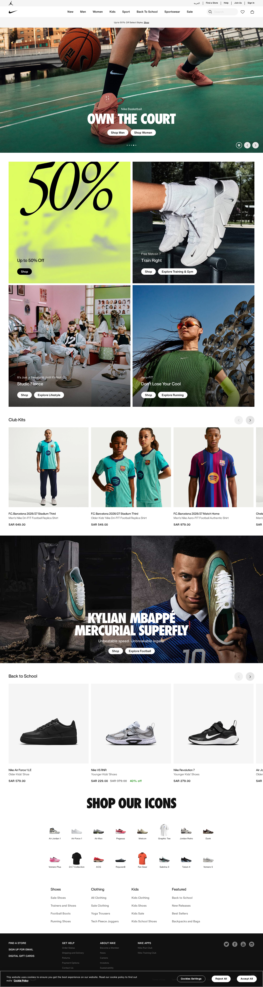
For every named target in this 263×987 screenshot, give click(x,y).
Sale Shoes (58, 898)
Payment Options (70, 962)
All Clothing (98, 898)
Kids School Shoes (144, 921)
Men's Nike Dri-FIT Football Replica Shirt (33, 518)
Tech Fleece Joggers (105, 921)
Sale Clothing (100, 905)
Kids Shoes (139, 905)
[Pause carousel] (239, 145)
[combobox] (222, 11)
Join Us (238, 3)
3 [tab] (131, 145)
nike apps (144, 943)
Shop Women (143, 132)
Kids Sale (138, 913)
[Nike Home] (13, 11)
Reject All (221, 978)
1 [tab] (127, 145)
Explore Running (173, 395)
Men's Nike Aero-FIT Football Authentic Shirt (201, 518)
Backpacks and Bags (186, 921)
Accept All (247, 978)
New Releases (181, 905)
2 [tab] (129, 145)
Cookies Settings (191, 978)
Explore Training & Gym (177, 271)
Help (226, 3)
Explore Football (140, 651)
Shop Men (118, 132)
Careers (104, 957)
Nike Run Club (145, 947)
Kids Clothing (140, 898)
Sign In (251, 3)
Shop (146, 22)
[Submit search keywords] (210, 11)
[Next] (255, 145)
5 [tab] (135, 145)
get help (68, 943)
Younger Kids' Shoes (104, 774)
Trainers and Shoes (63, 905)
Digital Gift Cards (21, 956)
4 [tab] (133, 145)
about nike (108, 943)
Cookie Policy (21, 980)
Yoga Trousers (100, 913)
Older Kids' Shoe (19, 774)
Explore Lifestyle (49, 395)
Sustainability (106, 967)
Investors (104, 962)
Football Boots (60, 913)
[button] (70, 11)
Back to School (182, 898)
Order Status (68, 947)
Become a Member (109, 947)
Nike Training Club (147, 952)
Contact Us (67, 967)
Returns (66, 957)
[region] (131, 979)
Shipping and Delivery (73, 952)
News (103, 952)
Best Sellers (180, 913)
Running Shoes (61, 921)
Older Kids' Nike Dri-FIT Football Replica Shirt (119, 518)
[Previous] (247, 145)
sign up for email (21, 949)
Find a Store (212, 3)
